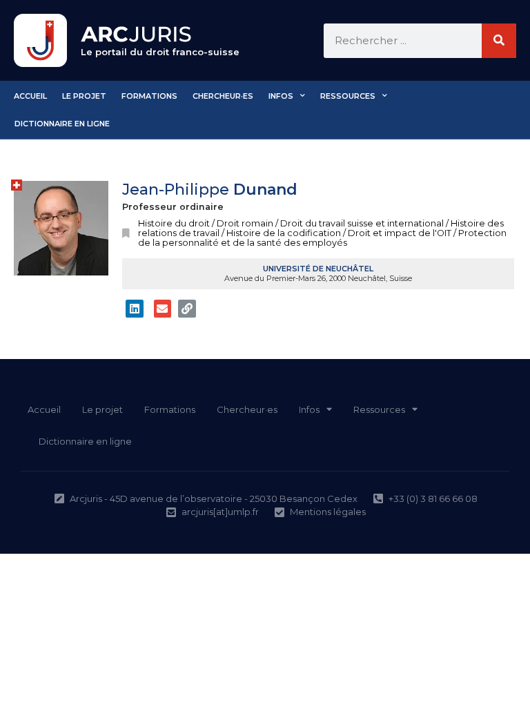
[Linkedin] (135, 309)
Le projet (84, 96)
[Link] (187, 309)
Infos (280, 96)
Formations (149, 96)
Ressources (347, 96)
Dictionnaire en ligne (62, 123)
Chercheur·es (223, 96)
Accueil (30, 96)
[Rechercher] (499, 40)
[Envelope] (163, 309)
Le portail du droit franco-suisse (160, 51)
